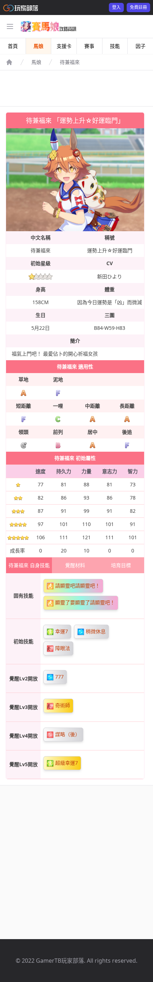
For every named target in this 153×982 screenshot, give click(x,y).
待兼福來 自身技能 (29, 565)
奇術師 (62, 705)
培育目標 (121, 565)
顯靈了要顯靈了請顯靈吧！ (84, 602)
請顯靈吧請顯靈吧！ (77, 585)
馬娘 (38, 46)
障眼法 (62, 648)
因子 (141, 46)
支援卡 (64, 46)
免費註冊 (138, 7)
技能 (115, 46)
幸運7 (61, 631)
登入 (116, 7)
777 (59, 676)
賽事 (89, 46)
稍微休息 (95, 631)
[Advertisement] (76, 88)
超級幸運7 (66, 762)
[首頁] (9, 62)
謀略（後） (67, 734)
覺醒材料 (75, 565)
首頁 (13, 46)
